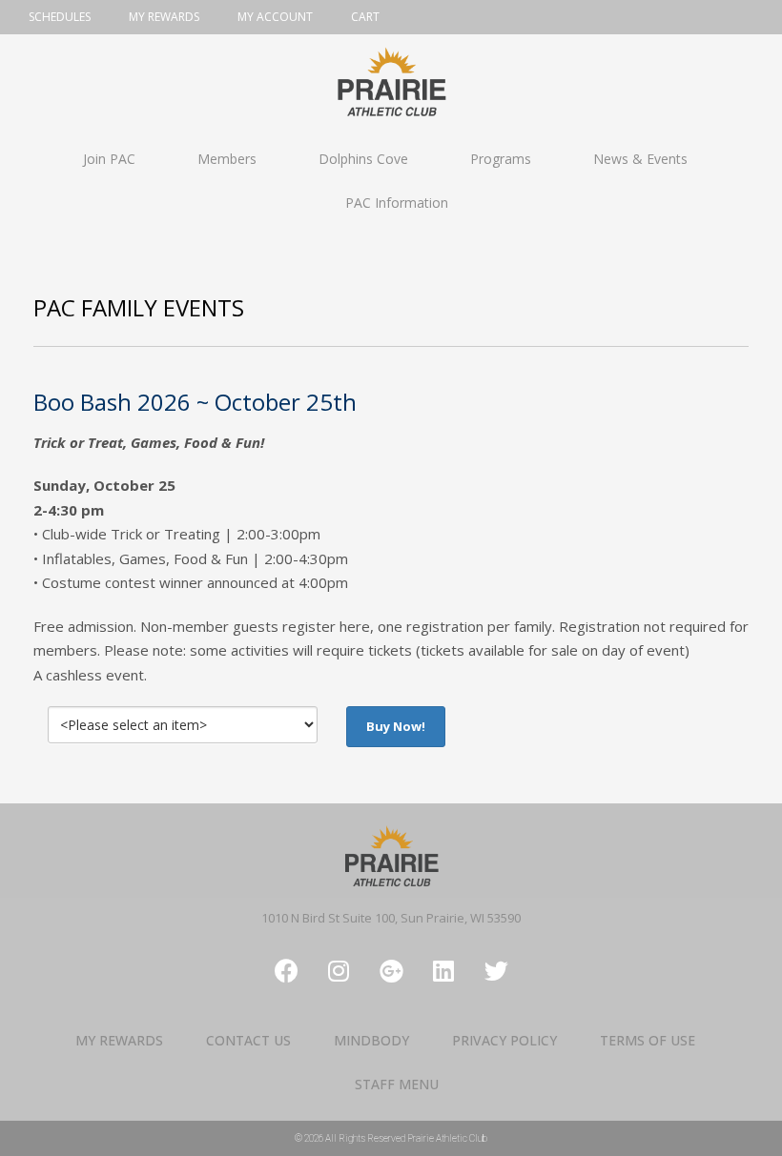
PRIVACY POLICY (504, 1040)
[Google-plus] (391, 971)
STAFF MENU (397, 1084)
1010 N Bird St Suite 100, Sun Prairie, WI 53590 (391, 917)
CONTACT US (248, 1040)
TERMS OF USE (647, 1040)
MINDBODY (371, 1040)
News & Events (640, 159)
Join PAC (109, 159)
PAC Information (396, 202)
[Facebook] (286, 971)
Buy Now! (395, 726)
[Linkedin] (443, 971)
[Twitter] (496, 971)
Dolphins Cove (363, 159)
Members (227, 159)
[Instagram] (338, 971)
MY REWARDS (119, 1040)
